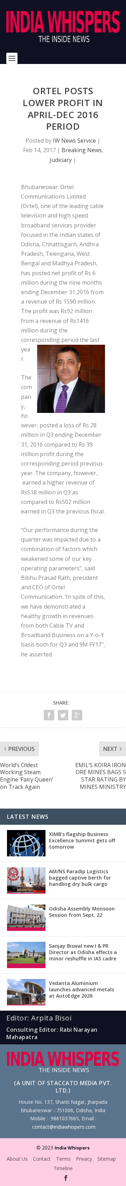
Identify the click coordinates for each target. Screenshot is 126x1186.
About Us (17, 1158)
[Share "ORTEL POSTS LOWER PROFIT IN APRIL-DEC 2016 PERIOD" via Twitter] (63, 715)
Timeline (63, 1168)
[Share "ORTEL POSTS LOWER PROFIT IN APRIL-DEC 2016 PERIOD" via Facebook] (49, 715)
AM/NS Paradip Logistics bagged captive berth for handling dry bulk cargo (80, 877)
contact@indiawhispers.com (64, 1126)
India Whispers (72, 1148)
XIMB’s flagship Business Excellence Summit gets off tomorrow (82, 840)
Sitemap (106, 1158)
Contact (42, 1158)
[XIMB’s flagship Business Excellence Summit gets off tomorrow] (26, 843)
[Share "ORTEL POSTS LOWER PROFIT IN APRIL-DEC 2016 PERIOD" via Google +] (77, 715)
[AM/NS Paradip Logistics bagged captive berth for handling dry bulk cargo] (26, 880)
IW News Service (74, 140)
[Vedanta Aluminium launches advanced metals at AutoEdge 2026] (26, 992)
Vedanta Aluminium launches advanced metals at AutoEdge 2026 (81, 989)
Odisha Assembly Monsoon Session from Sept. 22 (82, 911)
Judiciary (61, 160)
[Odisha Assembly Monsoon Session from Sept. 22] (26, 918)
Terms (63, 1158)
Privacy (84, 1158)
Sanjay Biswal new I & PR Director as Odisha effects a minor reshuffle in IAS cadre (83, 952)
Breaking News (82, 150)
